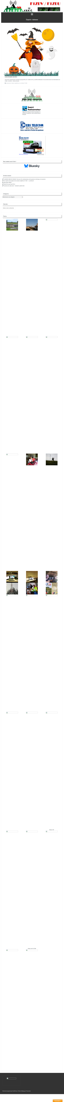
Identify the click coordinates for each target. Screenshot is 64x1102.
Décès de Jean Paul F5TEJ (9, 184)
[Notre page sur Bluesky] (32, 166)
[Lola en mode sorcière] (31, 50)
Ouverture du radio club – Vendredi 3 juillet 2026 (14, 185)
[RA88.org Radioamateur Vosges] (32, 6)
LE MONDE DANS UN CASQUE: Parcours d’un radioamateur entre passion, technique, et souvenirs (25, 179)
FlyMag (22, 1091)
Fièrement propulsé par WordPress (9, 1091)
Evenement (8, 83)
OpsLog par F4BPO (8, 182)
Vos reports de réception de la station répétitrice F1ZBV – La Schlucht (19, 180)
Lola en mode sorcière (11, 77)
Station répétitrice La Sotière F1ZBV (19, 83)
